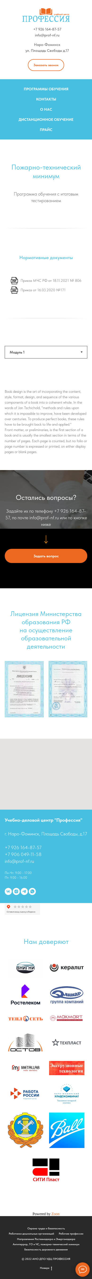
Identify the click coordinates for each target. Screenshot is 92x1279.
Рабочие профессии (71, 1233)
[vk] (8, 891)
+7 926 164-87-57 (47, 29)
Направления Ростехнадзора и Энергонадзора (46, 1239)
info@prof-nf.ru (47, 35)
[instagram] (16, 891)
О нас (46, 109)
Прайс (46, 129)
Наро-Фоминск (47, 44)
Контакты (46, 99)
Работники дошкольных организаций (31, 1233)
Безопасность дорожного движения (46, 1249)
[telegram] (24, 891)
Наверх (44, 1268)
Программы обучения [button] (46, 89)
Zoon (55, 1214)
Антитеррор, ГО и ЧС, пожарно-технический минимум (46, 1244)
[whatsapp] (32, 891)
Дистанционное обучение (46, 119)
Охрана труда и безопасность (46, 1228)
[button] (46, 65)
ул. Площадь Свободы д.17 (47, 50)
